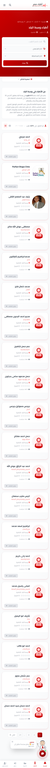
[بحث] (10, 5)
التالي (13, 734)
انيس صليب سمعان (21, 496)
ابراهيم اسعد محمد (21, 526)
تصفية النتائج (25, 79)
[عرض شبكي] (10, 125)
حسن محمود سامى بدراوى (17, 376)
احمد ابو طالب (23, 646)
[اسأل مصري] (42, 745)
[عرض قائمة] (5, 125)
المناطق (28, 22)
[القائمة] (4, 5)
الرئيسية (43, 22)
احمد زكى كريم (23, 556)
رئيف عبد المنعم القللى (19, 197)
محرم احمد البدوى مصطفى (17, 316)
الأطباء (36, 22)
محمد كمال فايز (22, 286)
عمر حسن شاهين (22, 346)
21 (20, 734)
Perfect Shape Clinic (21, 167)
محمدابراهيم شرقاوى (19, 256)
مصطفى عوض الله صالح (19, 227)
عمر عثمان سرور (22, 676)
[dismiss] (12, 742)
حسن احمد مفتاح (22, 436)
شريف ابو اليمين (22, 616)
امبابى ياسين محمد (21, 586)
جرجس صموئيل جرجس (19, 406)
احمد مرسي (24, 137)
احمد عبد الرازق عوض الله (18, 466)
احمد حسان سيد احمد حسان (17, 706)
